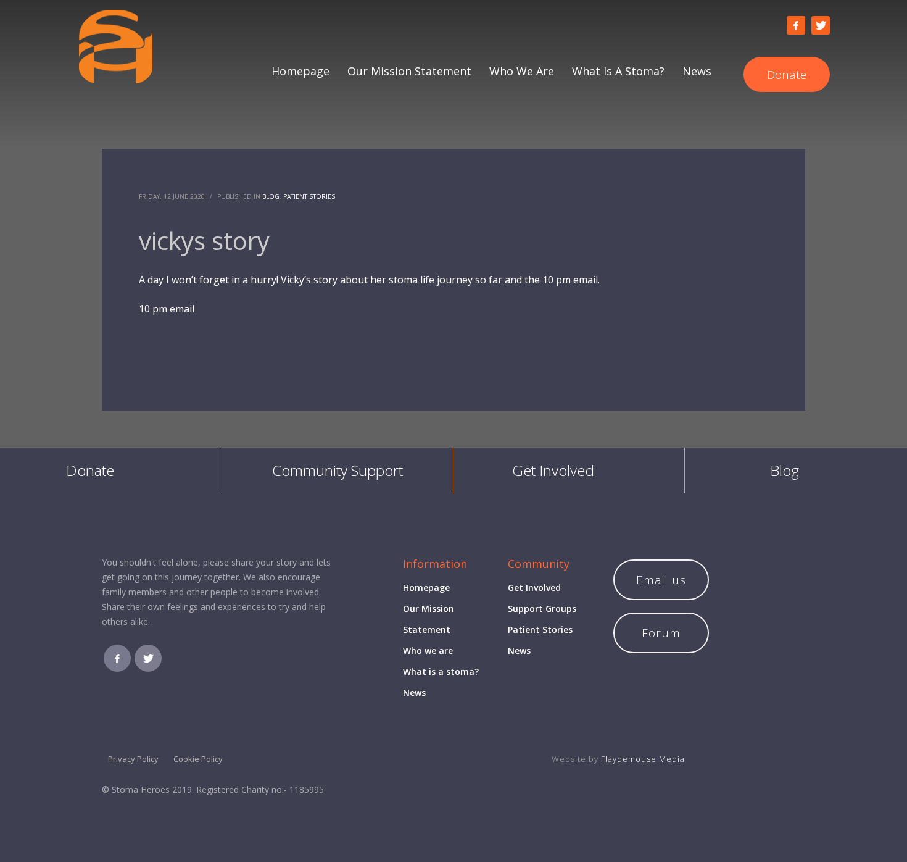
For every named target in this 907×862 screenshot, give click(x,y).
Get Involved (553, 470)
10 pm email (166, 309)
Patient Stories (309, 196)
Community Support (337, 470)
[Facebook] (796, 25)
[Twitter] (820, 25)
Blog (271, 196)
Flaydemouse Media (643, 758)
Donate (90, 470)
